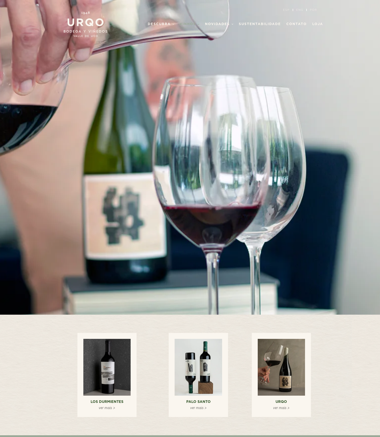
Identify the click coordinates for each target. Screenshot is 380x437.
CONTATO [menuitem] (296, 24)
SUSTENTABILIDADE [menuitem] (260, 24)
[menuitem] (287, 10)
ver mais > (107, 408)
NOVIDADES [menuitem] (217, 24)
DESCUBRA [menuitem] (159, 24)
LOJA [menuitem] (317, 24)
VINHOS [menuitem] (188, 24)
